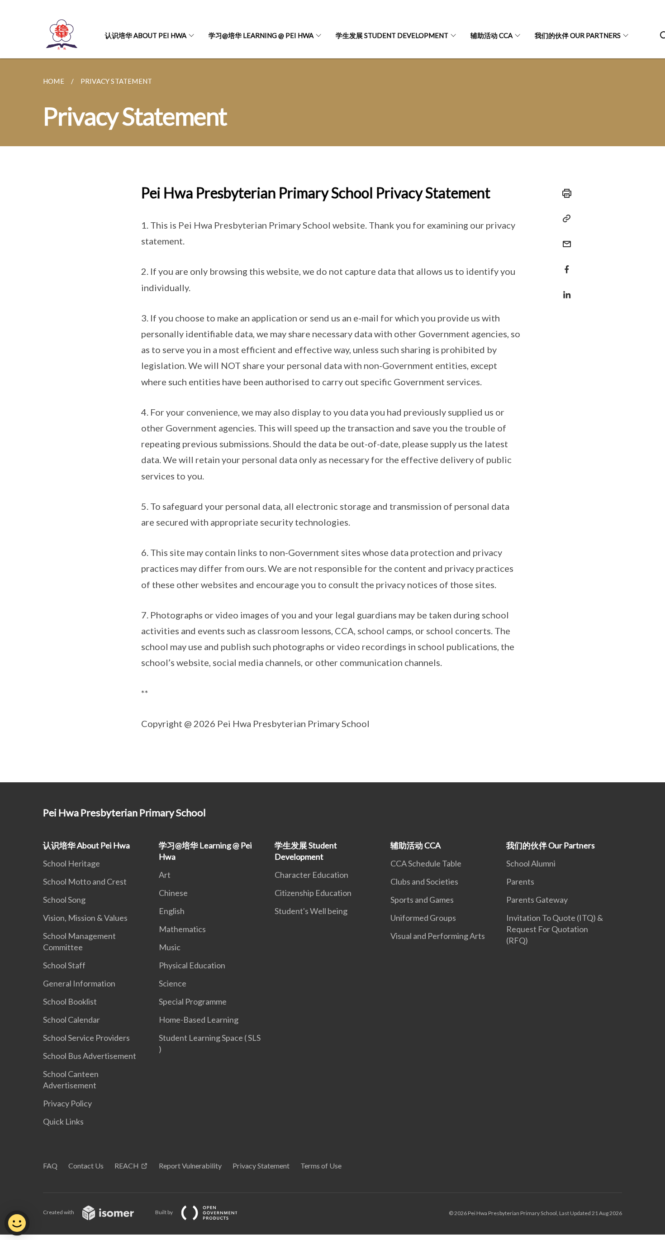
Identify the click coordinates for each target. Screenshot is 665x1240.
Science (172, 983)
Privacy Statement (261, 1165)
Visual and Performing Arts (437, 936)
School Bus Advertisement (89, 1056)
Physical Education (192, 965)
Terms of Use (321, 1165)
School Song (64, 900)
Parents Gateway (537, 900)
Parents (520, 881)
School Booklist (70, 1001)
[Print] (564, 193)
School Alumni (531, 863)
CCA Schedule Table (425, 863)
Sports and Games (422, 900)
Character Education (311, 875)
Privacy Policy (67, 1103)
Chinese (173, 893)
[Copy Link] (564, 219)
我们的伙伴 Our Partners (578, 35)
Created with (59, 1212)
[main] (332, 420)
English (172, 911)
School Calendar (71, 1020)
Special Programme (193, 1001)
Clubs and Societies (424, 881)
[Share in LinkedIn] (564, 289)
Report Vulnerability (190, 1165)
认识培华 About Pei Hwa (145, 35)
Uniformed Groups (423, 918)
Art (165, 875)
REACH (126, 1165)
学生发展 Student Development (392, 35)
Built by (164, 1212)
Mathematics (182, 929)
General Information (79, 983)
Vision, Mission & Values (85, 918)
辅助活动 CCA (491, 35)
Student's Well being (311, 911)
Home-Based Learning (198, 1020)
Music (169, 947)
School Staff (64, 965)
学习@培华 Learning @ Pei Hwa (261, 35)
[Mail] (564, 238)
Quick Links (63, 1121)
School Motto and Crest (85, 881)
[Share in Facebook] (564, 263)
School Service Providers (86, 1038)
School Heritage (71, 863)
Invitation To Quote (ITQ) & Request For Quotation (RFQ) (554, 929)
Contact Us (86, 1165)
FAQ (50, 1165)
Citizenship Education (313, 893)
